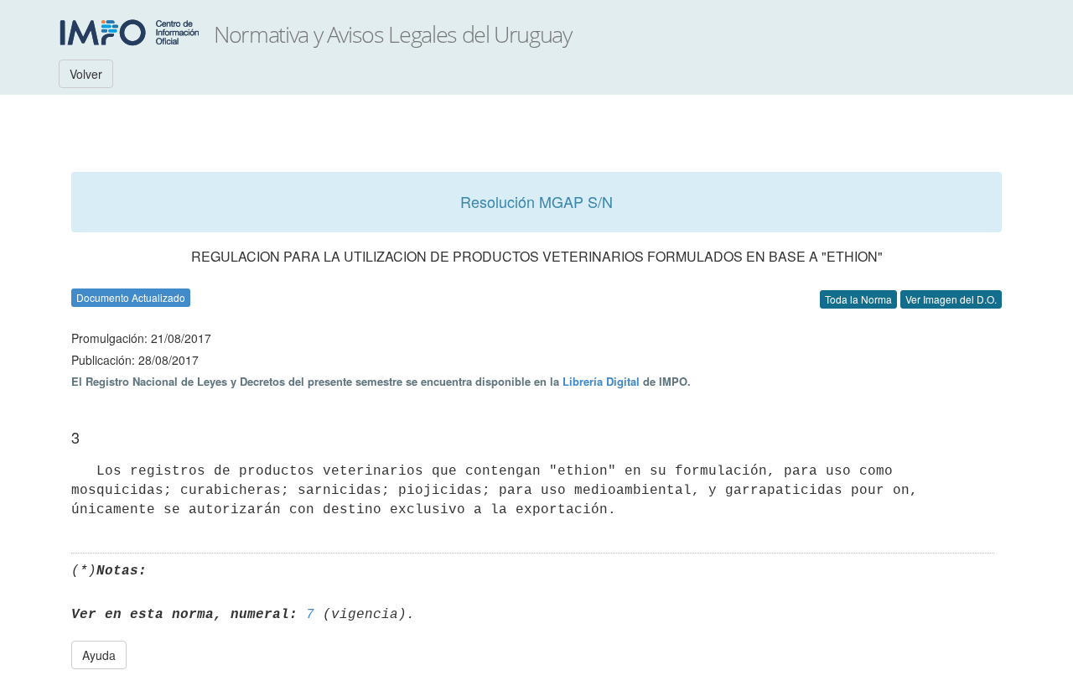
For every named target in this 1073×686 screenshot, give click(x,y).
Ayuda (99, 655)
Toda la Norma (858, 299)
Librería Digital (601, 381)
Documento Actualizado (130, 297)
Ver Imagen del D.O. (951, 299)
